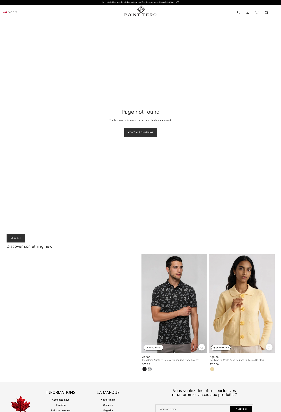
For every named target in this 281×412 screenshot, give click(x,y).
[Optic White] (150, 369)
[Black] (144, 369)
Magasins (108, 410)
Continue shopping (140, 132)
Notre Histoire (108, 399)
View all (15, 238)
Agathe (214, 356)
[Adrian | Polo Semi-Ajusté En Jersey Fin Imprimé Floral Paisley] (174, 303)
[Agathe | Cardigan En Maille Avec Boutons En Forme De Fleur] (242, 303)
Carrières (108, 405)
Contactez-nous (60, 399)
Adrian (146, 356)
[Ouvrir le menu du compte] (247, 12)
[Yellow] (212, 369)
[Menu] (275, 12)
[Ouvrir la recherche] (238, 12)
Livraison (61, 405)
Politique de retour (61, 410)
